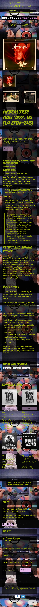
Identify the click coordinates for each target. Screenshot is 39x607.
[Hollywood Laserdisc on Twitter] (3, 524)
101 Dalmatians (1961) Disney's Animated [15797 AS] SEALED (28, 420)
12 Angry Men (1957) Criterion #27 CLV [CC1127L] (29, 462)
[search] (32, 10)
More (25, 25)
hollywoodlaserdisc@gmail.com (19, 549)
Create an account (23, 3)
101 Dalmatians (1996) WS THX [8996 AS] (8, 462)
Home (12, 25)
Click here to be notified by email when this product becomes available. (18, 141)
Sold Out (9, 408)
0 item (14, 6)
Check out (26, 6)
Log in (10, 3)
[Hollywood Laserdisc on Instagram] (12, 524)
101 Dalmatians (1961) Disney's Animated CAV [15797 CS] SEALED (9, 420)
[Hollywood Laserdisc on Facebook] (8, 524)
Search (19, 585)
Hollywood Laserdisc (21, 588)
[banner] (19, 18)
